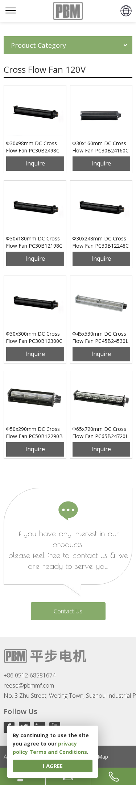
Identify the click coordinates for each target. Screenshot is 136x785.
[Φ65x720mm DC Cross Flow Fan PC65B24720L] (101, 398)
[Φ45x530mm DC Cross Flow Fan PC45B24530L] (101, 303)
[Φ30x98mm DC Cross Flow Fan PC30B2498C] (35, 112)
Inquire (35, 163)
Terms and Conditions (58, 751)
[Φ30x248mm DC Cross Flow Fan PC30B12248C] (101, 207)
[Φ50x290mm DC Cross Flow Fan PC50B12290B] (35, 398)
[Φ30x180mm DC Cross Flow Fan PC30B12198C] (35, 207)
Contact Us (68, 611)
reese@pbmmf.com (29, 685)
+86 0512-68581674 (30, 675)
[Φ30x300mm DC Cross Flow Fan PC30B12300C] (35, 303)
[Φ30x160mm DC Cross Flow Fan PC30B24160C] (101, 112)
